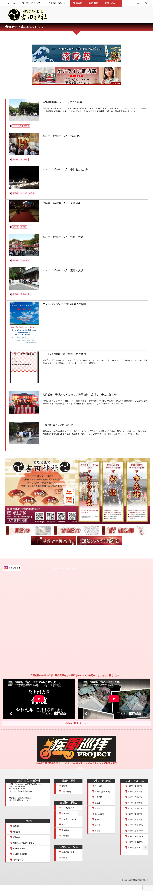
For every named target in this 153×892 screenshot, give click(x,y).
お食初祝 (98, 797)
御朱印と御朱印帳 (19, 854)
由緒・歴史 (66, 792)
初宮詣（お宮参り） (102, 792)
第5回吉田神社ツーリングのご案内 (62, 102)
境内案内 (93, 3)
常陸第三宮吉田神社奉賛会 (23, 843)
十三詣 (97, 820)
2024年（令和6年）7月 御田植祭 (61, 135)
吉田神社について (31, 3)
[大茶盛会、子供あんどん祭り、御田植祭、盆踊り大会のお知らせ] (24, 402)
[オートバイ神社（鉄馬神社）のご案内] (24, 367)
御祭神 (64, 786)
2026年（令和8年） (135, 786)
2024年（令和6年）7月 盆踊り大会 (62, 236)
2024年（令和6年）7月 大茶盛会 (61, 203)
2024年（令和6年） (135, 797)
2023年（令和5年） (135, 803)
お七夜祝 (98, 786)
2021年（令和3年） (135, 814)
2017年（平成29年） (135, 842)
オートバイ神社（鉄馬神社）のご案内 (64, 354)
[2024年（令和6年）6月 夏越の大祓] (24, 278)
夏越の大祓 (25, 294)
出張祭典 (65, 813)
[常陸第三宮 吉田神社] (27, 15)
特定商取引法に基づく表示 (20, 798)
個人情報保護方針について (20, 800)
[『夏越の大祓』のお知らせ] (24, 433)
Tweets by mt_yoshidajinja (65, 568)
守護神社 (65, 836)
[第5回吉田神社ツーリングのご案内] (24, 110)
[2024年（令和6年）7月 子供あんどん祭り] (24, 177)
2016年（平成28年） (132, 850)
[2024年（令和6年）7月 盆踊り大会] (24, 245)
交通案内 (77, 3)
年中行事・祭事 (67, 852)
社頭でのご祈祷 (68, 808)
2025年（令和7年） (135, 792)
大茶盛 (23, 227)
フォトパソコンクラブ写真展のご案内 (64, 304)
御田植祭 (24, 159)
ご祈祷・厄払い (57, 3)
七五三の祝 (99, 814)
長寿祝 (97, 831)
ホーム (11, 3)
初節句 (97, 808)
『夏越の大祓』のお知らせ (57, 424)
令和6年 (26, 126)
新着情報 (16, 826)
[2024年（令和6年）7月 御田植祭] (24, 144)
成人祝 (97, 825)
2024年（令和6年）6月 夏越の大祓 (62, 270)
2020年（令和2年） (135, 820)
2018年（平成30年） (135, 836)
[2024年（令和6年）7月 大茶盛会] (24, 211)
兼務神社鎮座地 (18, 848)
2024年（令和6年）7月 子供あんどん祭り (66, 169)
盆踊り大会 (25, 260)
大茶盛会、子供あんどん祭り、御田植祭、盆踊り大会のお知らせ (79, 394)
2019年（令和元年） (135, 825)
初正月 (97, 803)
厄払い (64, 825)
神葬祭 (64, 858)
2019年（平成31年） (135, 831)
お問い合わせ (112, 3)
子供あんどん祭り (27, 193)
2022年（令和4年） (135, 808)
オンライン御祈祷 (68, 819)
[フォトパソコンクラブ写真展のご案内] (24, 322)
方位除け (65, 830)
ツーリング (17, 126)
